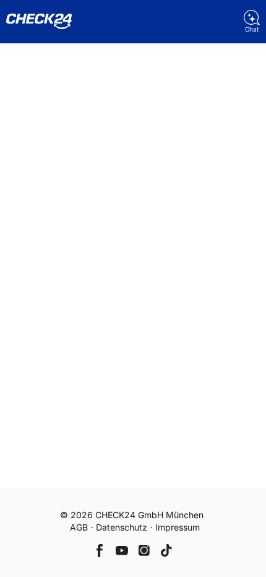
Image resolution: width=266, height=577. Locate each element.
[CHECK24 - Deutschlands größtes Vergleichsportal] (39, 22)
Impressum (177, 527)
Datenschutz (121, 527)
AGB (79, 527)
